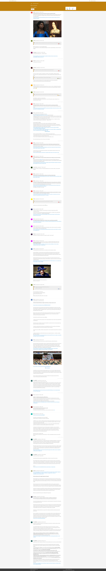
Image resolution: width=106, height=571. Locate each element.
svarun (59, 95)
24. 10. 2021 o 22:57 (43, 380)
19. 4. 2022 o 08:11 (42, 496)
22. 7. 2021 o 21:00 (41, 198)
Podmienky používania (65, 570)
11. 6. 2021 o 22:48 (41, 60)
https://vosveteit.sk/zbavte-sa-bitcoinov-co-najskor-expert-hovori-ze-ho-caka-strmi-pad (46, 152)
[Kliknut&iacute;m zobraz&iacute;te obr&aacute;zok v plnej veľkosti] (47, 28)
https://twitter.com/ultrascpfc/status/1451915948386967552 (42, 366)
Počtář (59, 78)
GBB (59, 43)
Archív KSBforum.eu (12, 0)
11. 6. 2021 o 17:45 (40, 12)
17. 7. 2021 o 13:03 (40, 156)
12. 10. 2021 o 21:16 (41, 240)
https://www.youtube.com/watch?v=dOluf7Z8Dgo (41, 264)
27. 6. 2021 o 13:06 (40, 103)
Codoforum (34, 570)
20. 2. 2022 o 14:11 (40, 406)
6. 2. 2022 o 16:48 (40, 394)
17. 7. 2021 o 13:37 (43, 167)
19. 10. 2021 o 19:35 (41, 299)
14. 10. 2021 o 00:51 (41, 284)
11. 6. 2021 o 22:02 (42, 52)
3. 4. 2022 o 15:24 (43, 439)
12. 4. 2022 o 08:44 (43, 454)
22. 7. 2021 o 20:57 (40, 190)
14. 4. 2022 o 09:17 (41, 470)
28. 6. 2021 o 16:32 (40, 112)
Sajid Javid (41, 159)
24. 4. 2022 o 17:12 (43, 540)
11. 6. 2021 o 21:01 (41, 40)
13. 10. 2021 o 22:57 (41, 248)
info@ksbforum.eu (70, 569)
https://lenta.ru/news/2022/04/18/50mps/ (39, 518)
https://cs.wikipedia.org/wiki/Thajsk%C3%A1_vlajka (40, 130)
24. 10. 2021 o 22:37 (41, 339)
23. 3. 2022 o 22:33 (40, 413)
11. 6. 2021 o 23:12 (42, 67)
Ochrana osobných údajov (71, 570)
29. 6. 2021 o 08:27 (40, 142)
